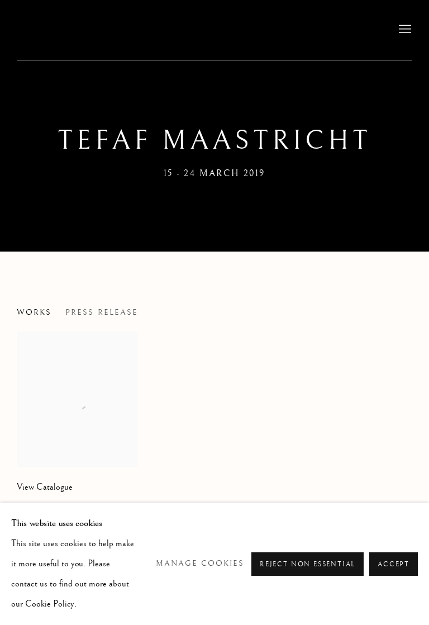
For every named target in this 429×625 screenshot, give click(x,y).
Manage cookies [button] (200, 562)
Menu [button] (403, 29)
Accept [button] (393, 564)
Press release (101, 312)
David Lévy (89, 30)
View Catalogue (45, 487)
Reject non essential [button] (307, 564)
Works (34, 312)
